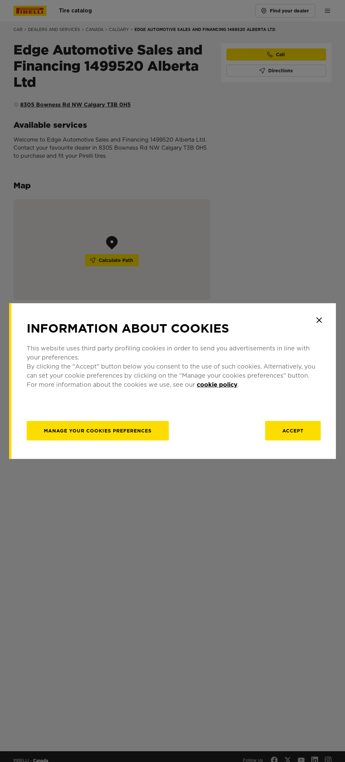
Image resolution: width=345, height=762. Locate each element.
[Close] (319, 320)
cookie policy (217, 384)
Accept (293, 430)
